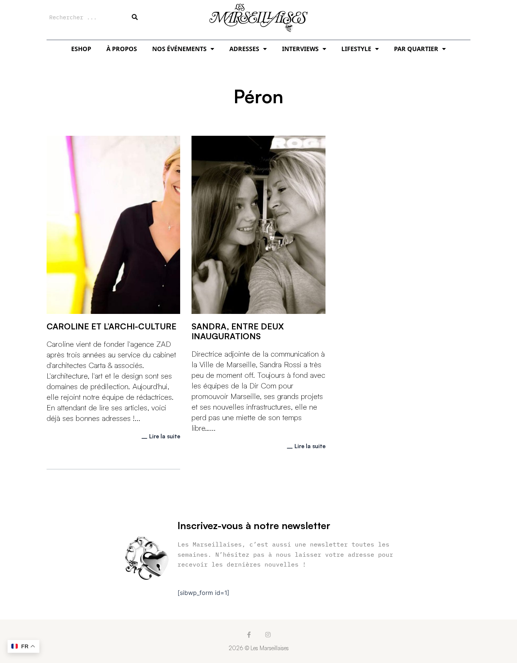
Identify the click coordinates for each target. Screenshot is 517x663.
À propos (121, 49)
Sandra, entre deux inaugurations (238, 331)
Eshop (81, 49)
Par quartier (416, 49)
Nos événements (179, 49)
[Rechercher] (134, 17)
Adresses (244, 49)
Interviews (300, 49)
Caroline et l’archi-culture (111, 326)
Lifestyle (356, 49)
